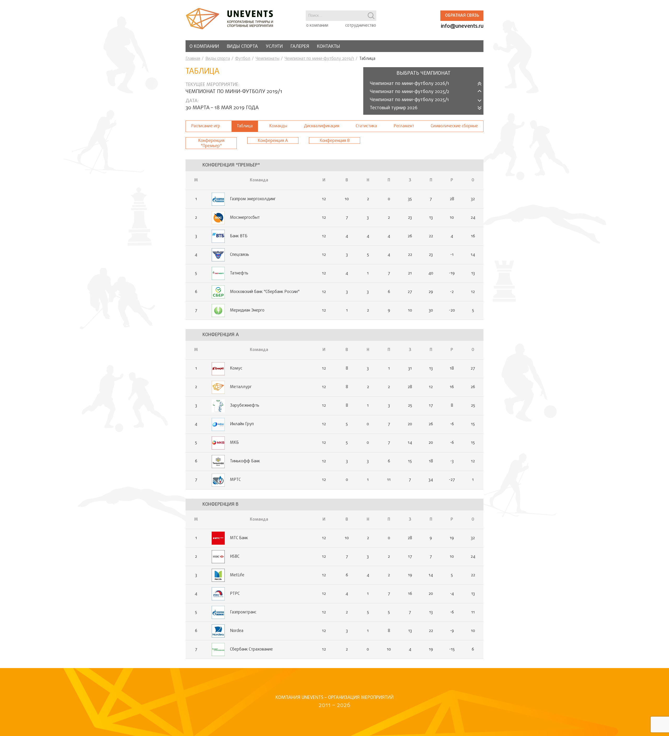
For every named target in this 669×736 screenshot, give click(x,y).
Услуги (274, 46)
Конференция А (273, 141)
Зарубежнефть (244, 405)
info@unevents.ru (462, 26)
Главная (193, 59)
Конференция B (335, 141)
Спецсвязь (239, 255)
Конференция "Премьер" (211, 143)
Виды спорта (242, 46)
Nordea (236, 631)
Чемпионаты (267, 59)
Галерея (300, 46)
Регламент (404, 126)
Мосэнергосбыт (245, 218)
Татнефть (239, 273)
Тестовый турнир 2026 (394, 108)
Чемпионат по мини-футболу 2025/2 (409, 91)
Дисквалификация (321, 126)
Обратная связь (462, 16)
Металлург (241, 387)
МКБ (234, 443)
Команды (278, 126)
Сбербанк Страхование (251, 649)
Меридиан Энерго (247, 310)
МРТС (235, 480)
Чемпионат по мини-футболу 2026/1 (409, 83)
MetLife (237, 575)
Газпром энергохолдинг (253, 199)
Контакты (328, 46)
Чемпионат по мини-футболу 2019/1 (319, 59)
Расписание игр (205, 126)
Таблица (245, 126)
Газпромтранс (243, 612)
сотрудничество (360, 25)
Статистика (366, 126)
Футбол (242, 59)
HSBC (234, 557)
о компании (317, 25)
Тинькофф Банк (245, 461)
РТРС (235, 594)
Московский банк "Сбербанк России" (264, 292)
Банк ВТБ (238, 236)
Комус (236, 368)
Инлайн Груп (242, 424)
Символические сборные (454, 126)
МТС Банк (239, 538)
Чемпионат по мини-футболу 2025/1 (409, 100)
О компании (204, 46)
